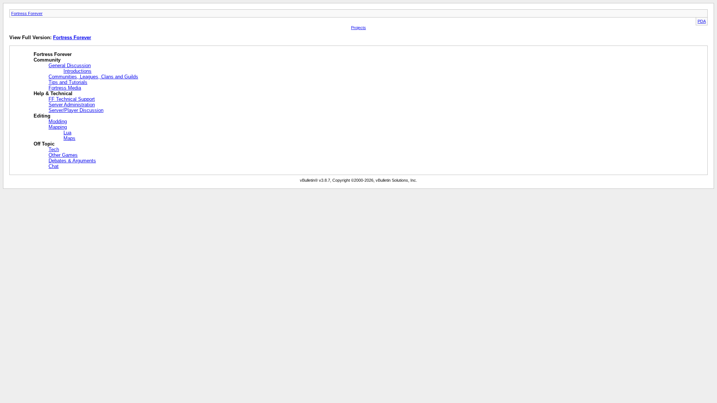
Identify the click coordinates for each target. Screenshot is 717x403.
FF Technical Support (72, 99)
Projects (358, 27)
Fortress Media (65, 88)
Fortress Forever (27, 13)
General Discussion (70, 65)
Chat (54, 166)
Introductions (77, 71)
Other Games (63, 155)
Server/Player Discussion (76, 110)
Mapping (58, 127)
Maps (69, 138)
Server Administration (72, 104)
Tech (54, 149)
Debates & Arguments (72, 160)
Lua (67, 132)
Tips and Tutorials (68, 82)
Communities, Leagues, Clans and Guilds (93, 76)
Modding (58, 121)
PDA (702, 21)
